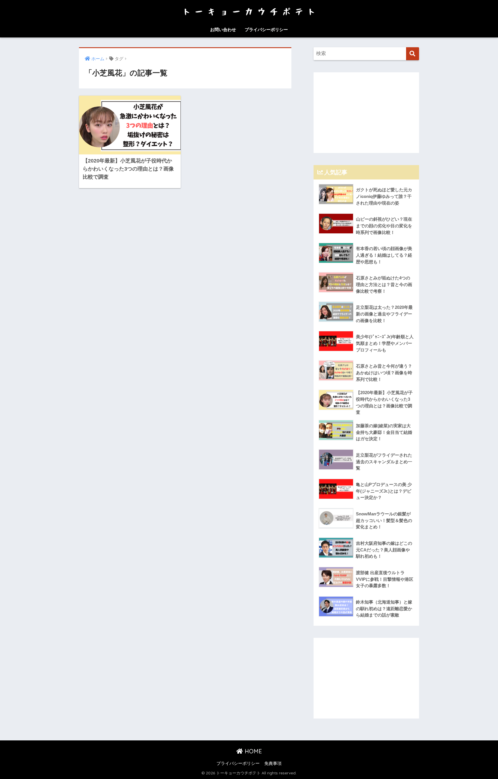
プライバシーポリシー (266, 29)
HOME (252, 751)
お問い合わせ (223, 29)
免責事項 (273, 763)
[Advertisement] (366, 112)
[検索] (412, 53)
